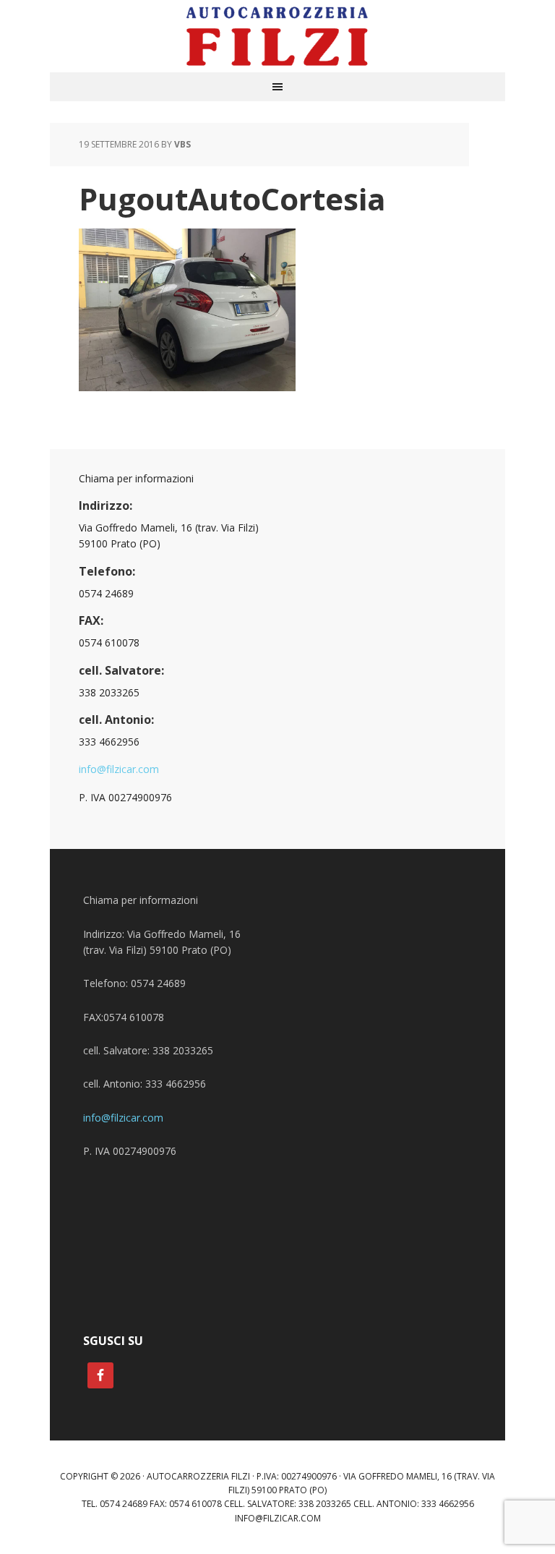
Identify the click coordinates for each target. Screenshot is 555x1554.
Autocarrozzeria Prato (277, 36)
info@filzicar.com (119, 769)
